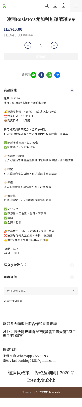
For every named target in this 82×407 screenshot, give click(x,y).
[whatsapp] (49, 75)
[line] (33, 75)
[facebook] (41, 75)
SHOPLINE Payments (48, 392)
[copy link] (57, 75)
